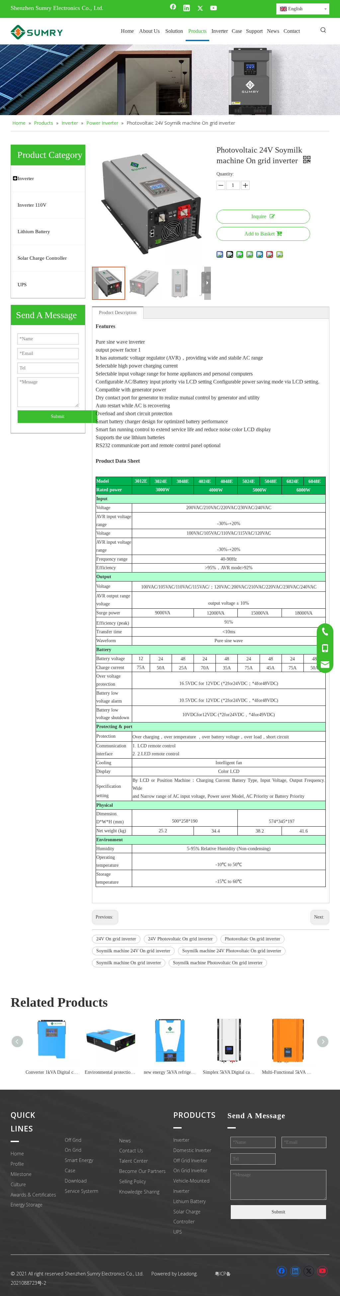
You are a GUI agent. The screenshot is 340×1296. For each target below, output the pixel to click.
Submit (57, 416)
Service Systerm (81, 1191)
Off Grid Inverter (190, 1160)
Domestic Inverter (192, 1150)
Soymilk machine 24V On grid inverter (133, 950)
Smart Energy (79, 1160)
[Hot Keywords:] (323, 30)
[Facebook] (173, 8)
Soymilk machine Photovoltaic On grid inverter (218, 962)
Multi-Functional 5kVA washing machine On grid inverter (288, 1072)
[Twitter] (200, 8)
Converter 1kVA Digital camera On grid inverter (52, 1072)
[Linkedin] (186, 8)
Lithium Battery (189, 1201)
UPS (177, 1232)
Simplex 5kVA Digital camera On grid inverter (229, 1072)
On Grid (73, 1150)
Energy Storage (26, 1204)
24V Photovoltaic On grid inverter (180, 938)
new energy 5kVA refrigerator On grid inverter (170, 1072)
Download (76, 1181)
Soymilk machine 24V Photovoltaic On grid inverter (231, 950)
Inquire (258, 216)
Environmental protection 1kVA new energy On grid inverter (111, 1072)
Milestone (21, 1174)
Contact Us (131, 1150)
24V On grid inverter (116, 938)
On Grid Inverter (190, 1170)
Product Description (117, 312)
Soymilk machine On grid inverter (128, 962)
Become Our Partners (142, 1171)
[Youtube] (214, 8)
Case (70, 1170)
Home (17, 1153)
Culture (18, 1184)
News (125, 1140)
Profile (17, 1164)
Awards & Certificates (33, 1195)
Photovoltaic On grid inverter (252, 938)
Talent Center (133, 1161)
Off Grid (73, 1140)
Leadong (187, 1273)
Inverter (181, 1140)
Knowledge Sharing (139, 1192)
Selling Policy (132, 1181)
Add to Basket (259, 234)
